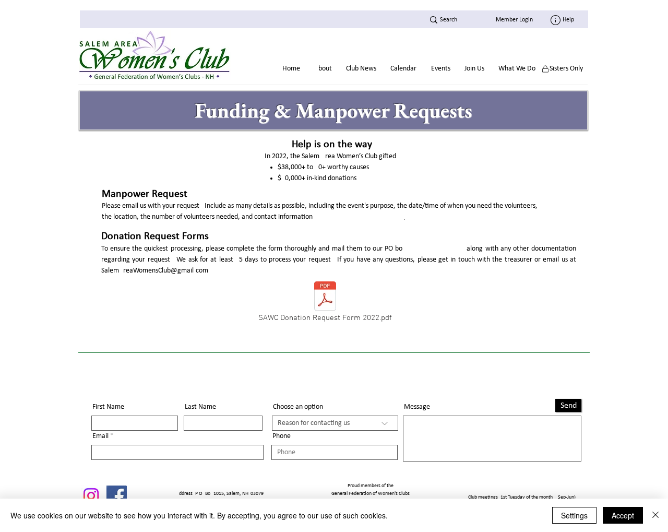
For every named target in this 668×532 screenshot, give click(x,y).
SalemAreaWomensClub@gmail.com (154, 271)
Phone (281, 436)
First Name (108, 407)
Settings (574, 515)
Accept (623, 515)
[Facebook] (116, 496)
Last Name (200, 407)
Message (417, 407)
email (131, 206)
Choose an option (298, 407)
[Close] (655, 515)
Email (100, 436)
